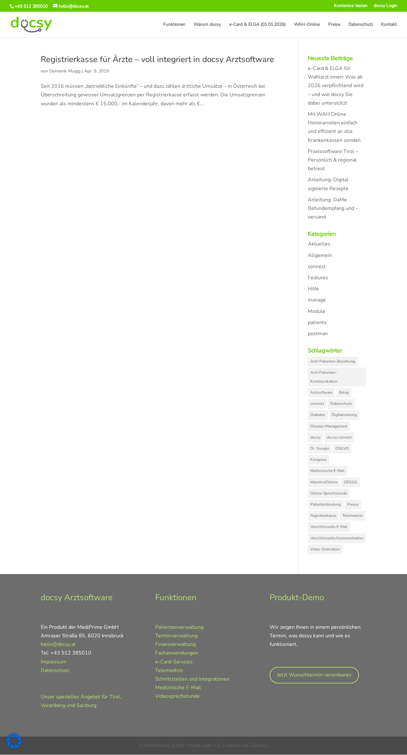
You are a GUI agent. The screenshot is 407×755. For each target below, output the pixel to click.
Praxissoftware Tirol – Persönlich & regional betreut (333, 160)
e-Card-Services (174, 661)
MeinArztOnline (323, 482)
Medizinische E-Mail (327, 470)
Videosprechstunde (177, 696)
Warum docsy (207, 24)
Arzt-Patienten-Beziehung (332, 361)
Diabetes (317, 414)
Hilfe (313, 288)
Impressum (53, 661)
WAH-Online (307, 24)
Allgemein (320, 255)
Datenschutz (360, 24)
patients (317, 322)
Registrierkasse (323, 515)
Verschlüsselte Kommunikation (336, 538)
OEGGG (350, 482)
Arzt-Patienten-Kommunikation (323, 377)
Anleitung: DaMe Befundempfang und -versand (333, 208)
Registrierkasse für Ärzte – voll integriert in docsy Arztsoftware (157, 59)
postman (318, 333)
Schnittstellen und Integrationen (192, 678)
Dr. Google (319, 448)
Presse (353, 504)
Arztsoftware (321, 392)
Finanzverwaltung (175, 644)
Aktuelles (319, 243)
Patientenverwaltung (179, 627)
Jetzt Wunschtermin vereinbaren (314, 674)
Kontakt (389, 24)
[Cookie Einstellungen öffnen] (14, 747)
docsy (315, 437)
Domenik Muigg (64, 71)
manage (317, 299)
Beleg (344, 392)
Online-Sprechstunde (328, 493)
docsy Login (385, 6)
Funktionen (174, 24)
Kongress (318, 459)
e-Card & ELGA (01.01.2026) (257, 24)
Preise (334, 24)
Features (318, 277)
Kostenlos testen (351, 6)
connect (317, 266)
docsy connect (339, 437)
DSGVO (342, 448)
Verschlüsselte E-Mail (329, 526)
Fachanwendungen (176, 652)
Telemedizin (352, 515)
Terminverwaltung (176, 635)
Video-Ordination (325, 549)
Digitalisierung (344, 414)
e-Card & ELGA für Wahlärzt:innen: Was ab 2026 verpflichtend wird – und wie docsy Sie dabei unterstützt (335, 86)
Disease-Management (328, 426)
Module (316, 311)
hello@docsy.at (58, 644)
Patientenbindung (325, 504)
